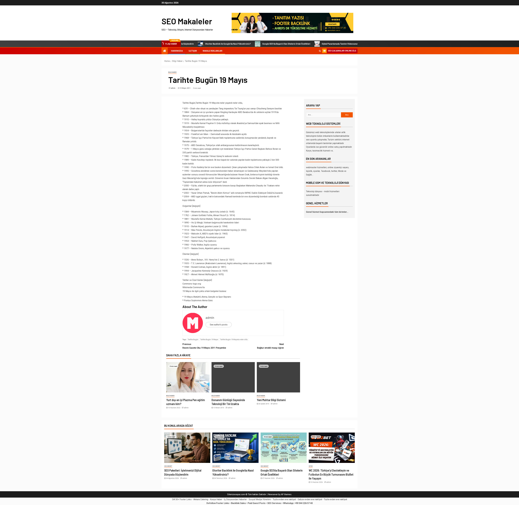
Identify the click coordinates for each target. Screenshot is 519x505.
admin (173, 88)
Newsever (273, 494)
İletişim (193, 51)
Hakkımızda (177, 51)
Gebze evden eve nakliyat (310, 499)
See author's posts (218, 324)
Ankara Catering (200, 499)
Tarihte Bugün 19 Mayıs (209, 339)
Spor (311, 466)
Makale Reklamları (212, 51)
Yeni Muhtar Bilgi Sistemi (271, 400)
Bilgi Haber (172, 72)
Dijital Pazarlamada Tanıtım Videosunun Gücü (319, 44)
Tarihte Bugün (193, 339)
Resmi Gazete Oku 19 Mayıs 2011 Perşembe (204, 346)
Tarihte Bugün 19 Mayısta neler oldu (234, 339)
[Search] (320, 50)
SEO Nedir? (168, 466)
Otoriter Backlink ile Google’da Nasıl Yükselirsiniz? (205, 44)
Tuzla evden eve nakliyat (284, 499)
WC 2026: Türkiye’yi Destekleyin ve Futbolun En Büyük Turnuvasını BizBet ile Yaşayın (331, 474)
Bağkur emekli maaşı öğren (270, 346)
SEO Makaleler (187, 21)
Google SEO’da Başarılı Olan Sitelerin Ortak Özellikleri (264, 44)
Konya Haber (216, 499)
